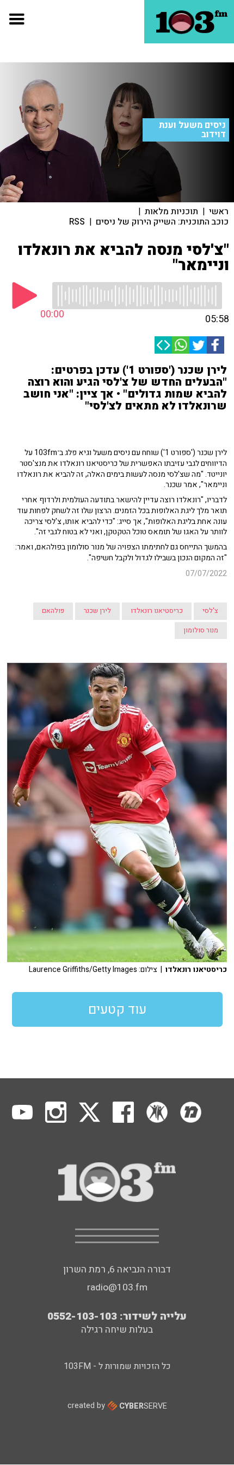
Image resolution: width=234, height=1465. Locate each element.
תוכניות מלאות (171, 211)
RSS (77, 222)
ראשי (219, 211)
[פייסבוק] (215, 345)
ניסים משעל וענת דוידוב (192, 130)
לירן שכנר (97, 611)
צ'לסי (210, 611)
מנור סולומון (200, 630)
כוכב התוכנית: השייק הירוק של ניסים (162, 222)
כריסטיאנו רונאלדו (157, 611)
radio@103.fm (117, 1287)
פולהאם (53, 611)
